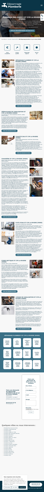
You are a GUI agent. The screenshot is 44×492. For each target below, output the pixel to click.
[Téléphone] (42, 16)
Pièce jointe (28, 407)
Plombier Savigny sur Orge (10, 432)
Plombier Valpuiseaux (9, 451)
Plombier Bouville (8, 449)
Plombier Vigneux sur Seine (10, 437)
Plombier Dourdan (8, 443)
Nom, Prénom (29, 385)
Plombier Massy (7, 430)
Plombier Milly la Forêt (9, 440)
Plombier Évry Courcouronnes (10, 428)
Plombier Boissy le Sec (9, 452)
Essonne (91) (15, 39)
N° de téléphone (29, 390)
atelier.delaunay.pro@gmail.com (35, 488)
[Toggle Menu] (42, 5)
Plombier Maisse (7, 448)
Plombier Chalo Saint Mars (10, 445)
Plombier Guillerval (8, 453)
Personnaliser (7, 487)
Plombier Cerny (7, 455)
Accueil (9, 39)
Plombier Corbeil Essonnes (10, 429)
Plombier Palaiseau (8, 436)
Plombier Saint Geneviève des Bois (11, 433)
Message (28, 399)
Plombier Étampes (8, 438)
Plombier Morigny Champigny (10, 444)
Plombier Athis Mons (8, 434)
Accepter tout (22, 487)
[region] (15, 482)
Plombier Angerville (8, 447)
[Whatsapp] (42, 19)
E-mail (27, 394)
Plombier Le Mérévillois (9, 441)
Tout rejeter (14, 487)
